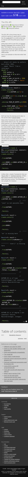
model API (9, 38)
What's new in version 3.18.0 (12, 373)
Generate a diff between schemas (11, 461)
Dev (15, 12)
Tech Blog (6, 405)
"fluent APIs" (5, 176)
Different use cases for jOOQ (12, 346)
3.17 (20, 15)
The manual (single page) (9, 447)
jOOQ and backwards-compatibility (14, 352)
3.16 (24, 15)
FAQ (5, 444)
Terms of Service (8, 434)
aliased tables (16, 117)
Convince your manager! (9, 456)
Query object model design (12, 356)
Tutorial (6, 445)
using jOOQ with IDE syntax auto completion (14, 132)
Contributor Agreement (9, 436)
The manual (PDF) (8, 451)
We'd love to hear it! (11, 391)
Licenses (6, 429)
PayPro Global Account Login (10, 420)
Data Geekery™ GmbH (16, 468)
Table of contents (13, 331)
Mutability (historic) (15, 335)
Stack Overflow (7, 409)
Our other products (8, 457)
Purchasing (6, 431)
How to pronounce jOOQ (9, 462)
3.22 (18, 12)
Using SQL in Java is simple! (10, 454)
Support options (7, 416)
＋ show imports (5, 85)
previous (20, 338)
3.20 (7, 15)
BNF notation (22, 123)
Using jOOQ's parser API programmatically (11, 367)
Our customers (7, 403)
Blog (2, 6)
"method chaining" (16, 176)
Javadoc (6, 452)
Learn (23, 2)
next (25, 338)
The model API (8, 354)
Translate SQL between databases (12, 459)
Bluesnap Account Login (9, 421)
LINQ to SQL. (5, 52)
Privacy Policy (7, 433)
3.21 (3, 15)
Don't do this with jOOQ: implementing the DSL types (12, 376)
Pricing (23, 4)
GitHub (5, 407)
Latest (23, 12)
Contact (6, 418)
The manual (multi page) (9, 449)
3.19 (10, 15)
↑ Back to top (14, 398)
